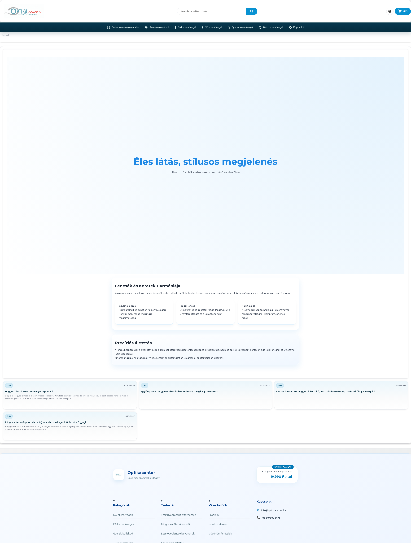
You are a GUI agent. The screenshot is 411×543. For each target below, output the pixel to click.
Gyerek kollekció (123, 533)
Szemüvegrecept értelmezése (178, 515)
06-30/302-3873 (271, 517)
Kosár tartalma (218, 524)
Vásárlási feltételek (220, 533)
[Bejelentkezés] (390, 11)
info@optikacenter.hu (273, 510)
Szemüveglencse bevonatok (178, 533)
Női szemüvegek (123, 515)
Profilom (214, 515)
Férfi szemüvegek (123, 524)
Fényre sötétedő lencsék (175, 524)
